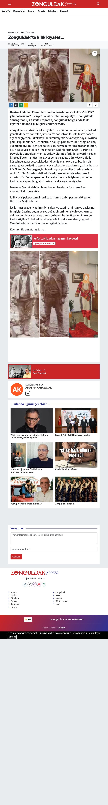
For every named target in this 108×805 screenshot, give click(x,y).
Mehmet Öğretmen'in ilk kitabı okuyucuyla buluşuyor (26, 470)
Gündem (52, 11)
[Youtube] (39, 584)
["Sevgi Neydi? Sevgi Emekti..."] (32, 489)
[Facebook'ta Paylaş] (11, 105)
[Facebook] (25, 584)
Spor (57, 604)
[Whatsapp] (44, 584)
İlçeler (31, 11)
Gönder (16, 556)
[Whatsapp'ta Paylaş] (21, 105)
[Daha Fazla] (26, 105)
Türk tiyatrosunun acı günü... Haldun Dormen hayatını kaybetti (29, 436)
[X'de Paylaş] (16, 105)
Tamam (12, 636)
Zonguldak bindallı (64, 503)
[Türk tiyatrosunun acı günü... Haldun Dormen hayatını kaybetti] (32, 420)
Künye (14, 607)
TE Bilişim (61, 627)
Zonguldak (19, 11)
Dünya (14, 601)
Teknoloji (15, 604)
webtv (14, 592)
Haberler (13, 32)
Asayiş (41, 11)
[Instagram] (34, 584)
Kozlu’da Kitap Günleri (66, 469)
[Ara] (98, 3)
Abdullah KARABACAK (38, 387)
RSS (29, 619)
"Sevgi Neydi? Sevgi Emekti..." (26, 503)
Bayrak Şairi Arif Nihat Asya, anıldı (72, 435)
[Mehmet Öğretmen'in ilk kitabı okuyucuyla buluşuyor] (32, 454)
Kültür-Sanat (28, 32)
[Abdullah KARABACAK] (17, 389)
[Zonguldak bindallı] (76, 489)
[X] (30, 584)
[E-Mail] (27, 393)
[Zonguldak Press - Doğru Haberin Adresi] (54, 4)
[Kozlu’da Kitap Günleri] (76, 454)
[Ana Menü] (9, 3)
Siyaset (64, 11)
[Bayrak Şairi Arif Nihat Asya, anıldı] (76, 420)
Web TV (6, 11)
